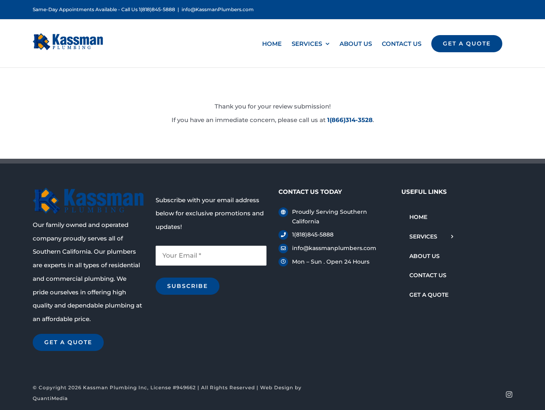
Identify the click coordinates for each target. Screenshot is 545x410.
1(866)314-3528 (350, 120)
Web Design (276, 387)
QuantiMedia (50, 398)
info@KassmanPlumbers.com (218, 9)
